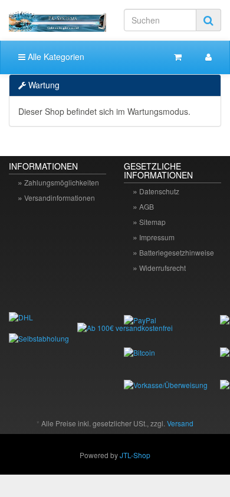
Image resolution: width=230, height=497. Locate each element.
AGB (146, 206)
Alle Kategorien (54, 56)
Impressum (157, 237)
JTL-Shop (135, 455)
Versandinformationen (59, 198)
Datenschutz (159, 191)
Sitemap (152, 222)
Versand (180, 423)
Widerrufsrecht (162, 268)
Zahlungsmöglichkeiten (61, 182)
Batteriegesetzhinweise (176, 252)
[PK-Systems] (57, 20)
